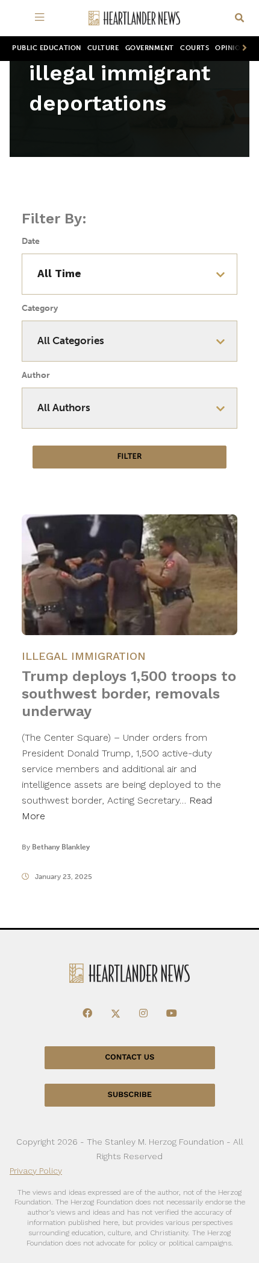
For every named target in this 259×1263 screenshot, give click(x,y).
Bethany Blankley (61, 847)
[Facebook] (87, 1013)
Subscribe (130, 1094)
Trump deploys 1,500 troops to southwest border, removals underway (129, 694)
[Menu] (42, 18)
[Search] (239, 18)
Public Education (46, 48)
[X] (115, 1013)
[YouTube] (171, 1013)
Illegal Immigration (84, 656)
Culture (103, 48)
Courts (194, 48)
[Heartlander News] (134, 18)
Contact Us (129, 1057)
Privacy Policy (36, 1170)
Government (149, 48)
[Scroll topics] (242, 48)
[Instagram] (143, 1013)
